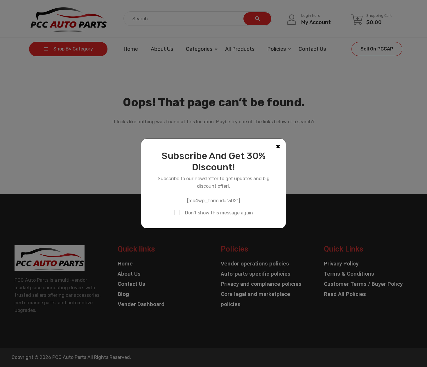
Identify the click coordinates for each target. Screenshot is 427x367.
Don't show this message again (219, 213)
